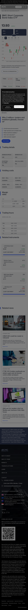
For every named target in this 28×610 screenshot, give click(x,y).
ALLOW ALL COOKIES (19, 106)
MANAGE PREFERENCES (8, 107)
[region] (14, 100)
